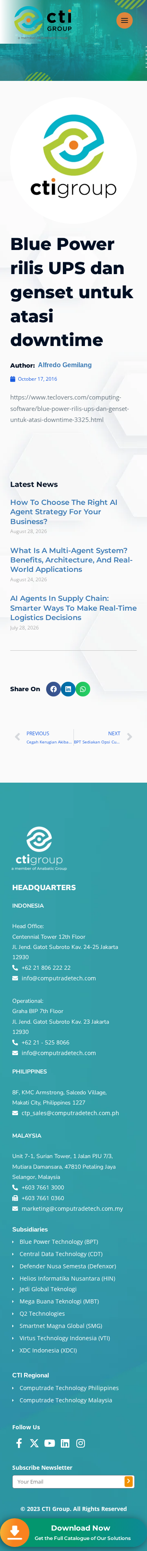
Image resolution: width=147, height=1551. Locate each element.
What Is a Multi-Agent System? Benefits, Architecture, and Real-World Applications (71, 560)
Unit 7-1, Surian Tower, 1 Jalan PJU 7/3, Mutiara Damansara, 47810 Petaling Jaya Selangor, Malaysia (64, 1166)
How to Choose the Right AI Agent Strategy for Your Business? (64, 512)
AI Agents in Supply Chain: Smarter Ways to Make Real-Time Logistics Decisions (73, 608)
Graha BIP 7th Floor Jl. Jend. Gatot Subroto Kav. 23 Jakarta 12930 (60, 1021)
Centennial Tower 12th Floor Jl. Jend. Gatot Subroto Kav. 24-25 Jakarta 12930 (65, 947)
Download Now (80, 1528)
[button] (53, 689)
